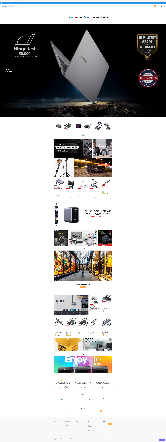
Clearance (89, 430)
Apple (88, 421)
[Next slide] (56, 225)
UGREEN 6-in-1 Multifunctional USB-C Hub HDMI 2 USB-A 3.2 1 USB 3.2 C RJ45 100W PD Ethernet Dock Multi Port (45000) (59, 331)
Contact (77, 422)
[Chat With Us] (90, 400)
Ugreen (55, 193)
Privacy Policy (65, 438)
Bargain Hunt (83, 286)
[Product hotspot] (68, 257)
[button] (161, 6)
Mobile (88, 427)
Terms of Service (67, 421)
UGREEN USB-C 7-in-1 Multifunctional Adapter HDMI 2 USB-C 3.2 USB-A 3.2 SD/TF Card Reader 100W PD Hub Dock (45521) (95, 331)
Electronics (89, 426)
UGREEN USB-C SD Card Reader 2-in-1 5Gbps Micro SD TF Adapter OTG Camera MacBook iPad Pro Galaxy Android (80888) (95, 193)
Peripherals (89, 425)
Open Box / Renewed (91, 431)
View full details (98, 219)
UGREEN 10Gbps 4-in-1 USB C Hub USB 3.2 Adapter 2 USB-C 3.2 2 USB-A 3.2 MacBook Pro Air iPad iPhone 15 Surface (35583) (82, 331)
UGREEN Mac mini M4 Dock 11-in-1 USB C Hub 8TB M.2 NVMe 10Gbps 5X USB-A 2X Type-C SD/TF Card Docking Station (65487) (94, 309)
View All (83, 135)
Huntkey (103, 191)
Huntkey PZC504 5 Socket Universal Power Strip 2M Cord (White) (107, 190)
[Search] (155, 6)
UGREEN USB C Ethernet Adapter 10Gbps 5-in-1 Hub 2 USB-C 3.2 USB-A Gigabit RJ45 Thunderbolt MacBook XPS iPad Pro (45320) (106, 331)
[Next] (114, 189)
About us (77, 421)
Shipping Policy (67, 425)
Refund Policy (67, 422)
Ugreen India (103, 310)
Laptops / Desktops (90, 422)
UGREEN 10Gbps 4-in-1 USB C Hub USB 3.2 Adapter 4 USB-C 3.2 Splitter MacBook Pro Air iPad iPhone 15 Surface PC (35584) (71, 331)
